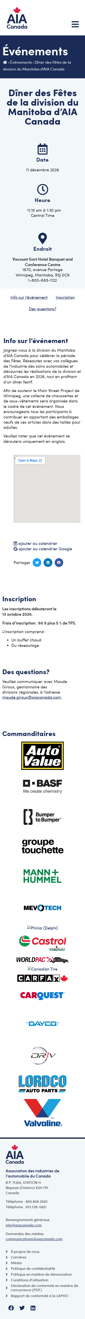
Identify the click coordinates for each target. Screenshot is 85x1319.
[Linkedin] (32, 1308)
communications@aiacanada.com (34, 1238)
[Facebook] (11, 1308)
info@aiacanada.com (24, 1225)
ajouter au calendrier (37, 543)
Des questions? (42, 308)
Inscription (65, 297)
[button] (37, 562)
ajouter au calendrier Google (45, 548)
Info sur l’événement (29, 297)
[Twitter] (22, 1308)
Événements (21, 62)
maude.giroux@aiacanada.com (31, 697)
